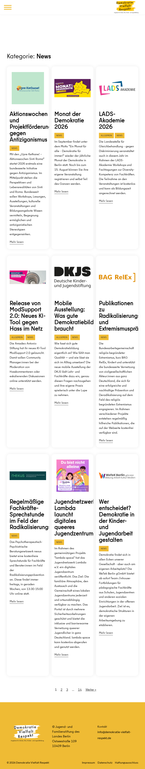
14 (80, 689)
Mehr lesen (17, 242)
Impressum (88, 762)
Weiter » (91, 689)
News (14, 148)
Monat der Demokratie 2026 (69, 120)
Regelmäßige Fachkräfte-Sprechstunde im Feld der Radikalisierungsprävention (28, 514)
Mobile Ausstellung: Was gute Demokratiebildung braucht (72, 316)
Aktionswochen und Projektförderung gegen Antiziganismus (28, 127)
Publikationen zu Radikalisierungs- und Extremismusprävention (117, 316)
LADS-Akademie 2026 (112, 120)
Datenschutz (105, 762)
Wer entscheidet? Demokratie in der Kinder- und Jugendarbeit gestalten (116, 520)
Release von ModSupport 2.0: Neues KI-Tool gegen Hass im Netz (28, 316)
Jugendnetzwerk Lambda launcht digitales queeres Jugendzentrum (72, 517)
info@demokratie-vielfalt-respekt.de (114, 735)
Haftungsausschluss (126, 762)
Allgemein (106, 135)
